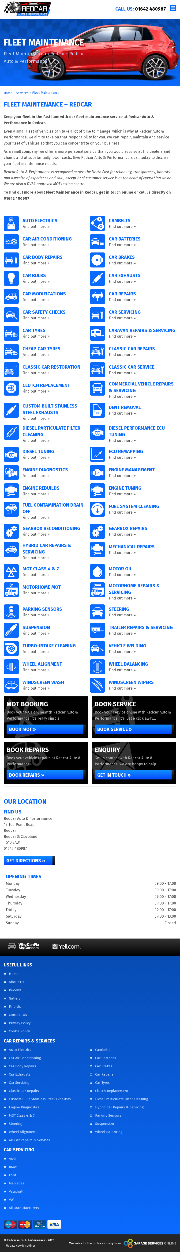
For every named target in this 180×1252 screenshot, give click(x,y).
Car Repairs (104, 1074)
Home (14, 974)
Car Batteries (105, 1058)
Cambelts (102, 1050)
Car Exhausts (19, 1074)
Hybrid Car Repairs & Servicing (119, 1107)
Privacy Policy (19, 1023)
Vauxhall (16, 1191)
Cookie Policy (19, 1031)
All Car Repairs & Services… (30, 1140)
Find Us (15, 1006)
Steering (15, 1124)
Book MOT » (22, 729)
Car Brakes (103, 1066)
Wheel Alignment (23, 1132)
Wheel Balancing (109, 1132)
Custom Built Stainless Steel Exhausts (40, 1099)
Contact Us (18, 1015)
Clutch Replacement (111, 1091)
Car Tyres (102, 1082)
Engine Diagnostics (24, 1107)
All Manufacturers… (25, 1208)
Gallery (14, 998)
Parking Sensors (108, 1115)
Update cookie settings (21, 1245)
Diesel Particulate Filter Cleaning (121, 1099)
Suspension (104, 1124)
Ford (12, 1175)
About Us (16, 982)
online (127, 192)
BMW (13, 1167)
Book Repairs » (26, 775)
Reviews (15, 990)
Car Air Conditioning (25, 1058)
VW (11, 1200)
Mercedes (16, 1183)
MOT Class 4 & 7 (22, 1115)
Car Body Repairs (22, 1066)
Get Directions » (25, 860)
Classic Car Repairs (24, 1091)
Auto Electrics (20, 1050)
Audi (12, 1158)
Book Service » (114, 729)
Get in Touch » (114, 775)
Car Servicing (19, 1082)
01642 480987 (140, 9)
